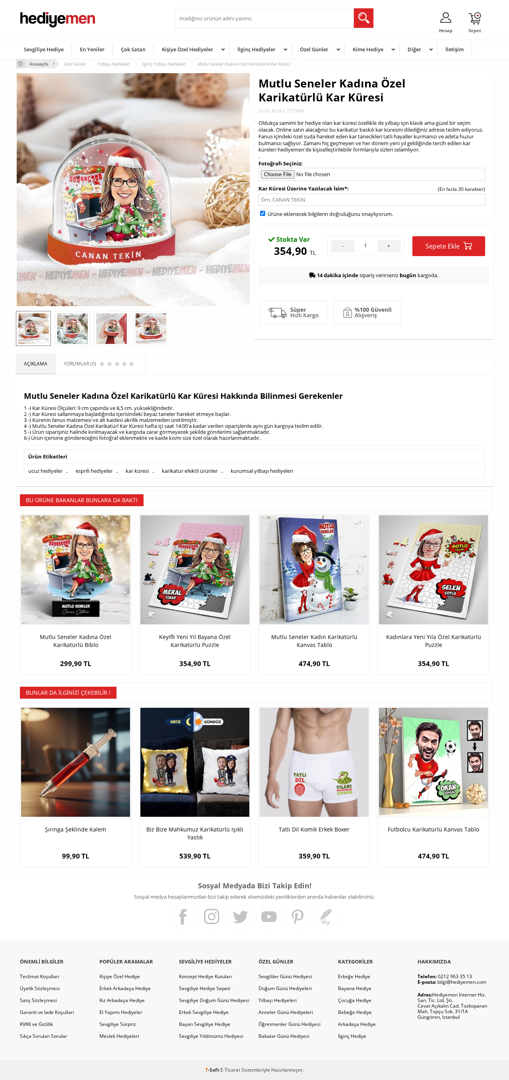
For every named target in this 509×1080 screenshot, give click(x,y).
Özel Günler (314, 49)
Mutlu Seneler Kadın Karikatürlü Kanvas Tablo (314, 641)
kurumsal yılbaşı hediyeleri (262, 470)
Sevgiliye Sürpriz (117, 1024)
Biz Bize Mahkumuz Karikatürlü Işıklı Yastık (194, 833)
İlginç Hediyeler (256, 49)
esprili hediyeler (94, 470)
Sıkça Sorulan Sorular (43, 1036)
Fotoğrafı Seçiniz (279, 163)
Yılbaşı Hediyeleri (277, 1000)
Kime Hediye (368, 49)
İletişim (454, 49)
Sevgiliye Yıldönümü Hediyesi (211, 1036)
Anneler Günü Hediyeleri (285, 1012)
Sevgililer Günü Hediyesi (285, 976)
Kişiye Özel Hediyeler (187, 49)
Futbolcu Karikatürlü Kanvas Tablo (433, 829)
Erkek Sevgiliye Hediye (204, 1012)
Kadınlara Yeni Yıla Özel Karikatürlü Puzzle (433, 641)
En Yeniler (92, 49)
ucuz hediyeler (45, 470)
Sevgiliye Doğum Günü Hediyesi (214, 1000)
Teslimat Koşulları (39, 976)
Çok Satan (133, 49)
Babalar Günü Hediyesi (283, 1036)
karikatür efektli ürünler (190, 470)
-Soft (212, 1069)
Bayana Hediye (354, 988)
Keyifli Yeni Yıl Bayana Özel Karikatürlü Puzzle (195, 641)
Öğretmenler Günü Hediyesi (289, 1024)
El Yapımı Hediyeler (120, 1012)
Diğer (414, 49)
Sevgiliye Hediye (44, 49)
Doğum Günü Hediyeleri (285, 988)
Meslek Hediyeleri (119, 1036)
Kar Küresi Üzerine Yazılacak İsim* (302, 188)
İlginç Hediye (352, 1036)
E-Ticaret (230, 1069)
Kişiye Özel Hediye (119, 976)
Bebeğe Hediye (355, 1012)
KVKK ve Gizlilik (36, 1024)
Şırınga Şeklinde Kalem (75, 829)
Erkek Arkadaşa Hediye (125, 988)
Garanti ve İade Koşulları (47, 1012)
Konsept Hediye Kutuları (205, 976)
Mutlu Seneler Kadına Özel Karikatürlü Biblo (75, 641)
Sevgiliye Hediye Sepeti (204, 988)
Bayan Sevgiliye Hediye (204, 1024)
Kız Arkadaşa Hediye (122, 1000)
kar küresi (137, 470)
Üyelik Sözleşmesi (40, 988)
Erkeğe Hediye (354, 976)
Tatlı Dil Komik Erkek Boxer (314, 829)
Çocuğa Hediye (354, 1000)
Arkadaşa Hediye (357, 1024)
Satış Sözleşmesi (38, 1000)
